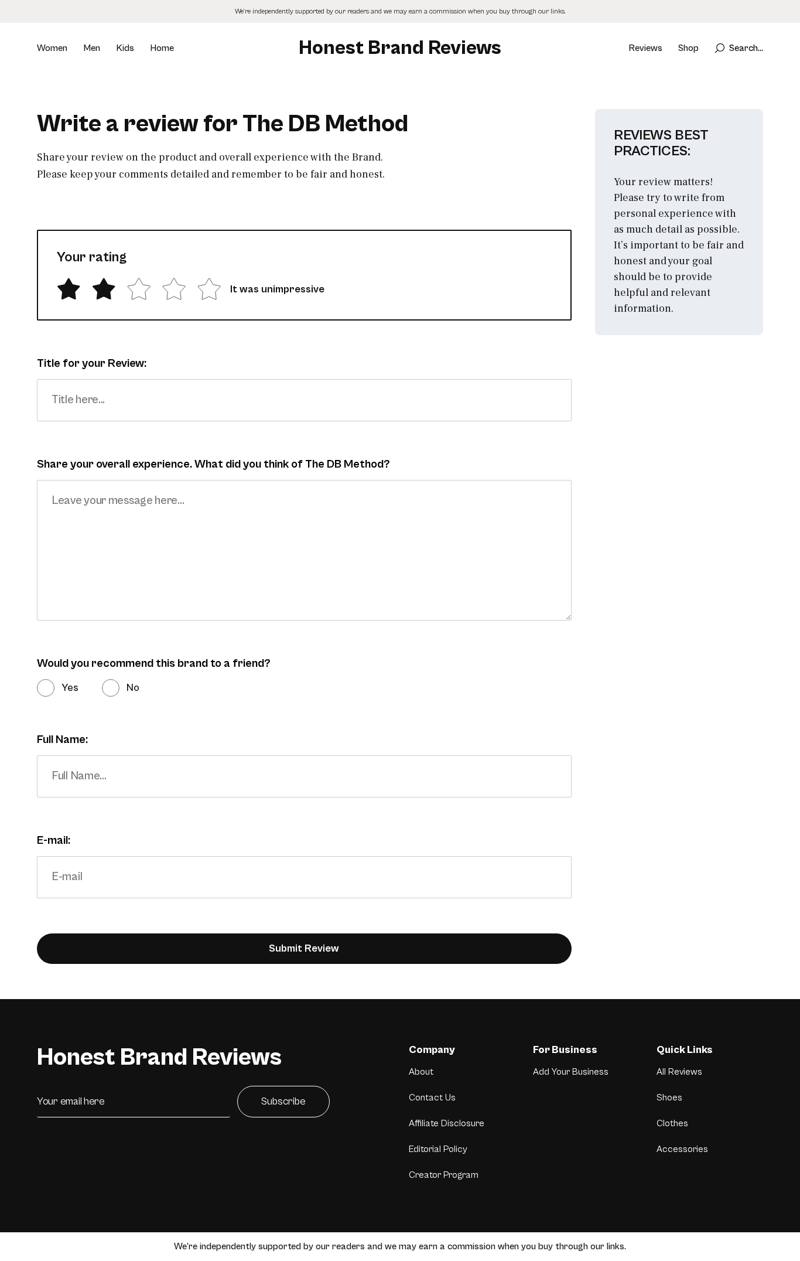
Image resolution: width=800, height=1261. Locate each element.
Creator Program (443, 1175)
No (133, 687)
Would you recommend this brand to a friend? (154, 663)
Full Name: (62, 740)
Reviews (645, 48)
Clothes (672, 1123)
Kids (125, 48)
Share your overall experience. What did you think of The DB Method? (213, 464)
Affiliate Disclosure (446, 1123)
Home (162, 48)
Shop (688, 48)
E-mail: (53, 840)
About (421, 1071)
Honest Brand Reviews (400, 48)
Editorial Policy (438, 1149)
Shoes (669, 1097)
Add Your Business (570, 1071)
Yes (69, 687)
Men (91, 48)
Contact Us (432, 1097)
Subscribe (283, 1101)
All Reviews (679, 1071)
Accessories (682, 1149)
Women (52, 48)
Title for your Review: (91, 363)
